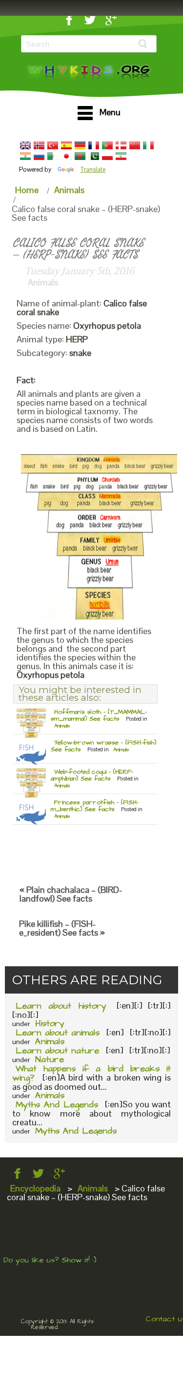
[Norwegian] (39, 145)
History (49, 1023)
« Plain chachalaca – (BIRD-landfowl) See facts (71, 894)
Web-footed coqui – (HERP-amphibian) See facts (92, 775)
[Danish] (121, 145)
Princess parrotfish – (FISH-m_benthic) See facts (95, 806)
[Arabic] (52, 156)
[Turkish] (52, 145)
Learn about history (61, 1006)
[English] (25, 145)
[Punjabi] (93, 156)
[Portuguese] (107, 145)
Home (27, 189)
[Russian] (39, 156)
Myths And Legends (57, 1105)
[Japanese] (66, 156)
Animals (69, 189)
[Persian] (121, 156)
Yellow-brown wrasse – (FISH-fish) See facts (103, 746)
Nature (49, 1059)
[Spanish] (66, 145)
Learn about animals (58, 1033)
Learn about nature (57, 1051)
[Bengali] (80, 156)
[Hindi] (25, 156)
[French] (93, 145)
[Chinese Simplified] (134, 145)
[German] (80, 145)
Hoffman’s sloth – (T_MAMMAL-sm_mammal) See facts (99, 715)
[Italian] (148, 145)
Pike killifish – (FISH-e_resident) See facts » (62, 928)
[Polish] (107, 156)
